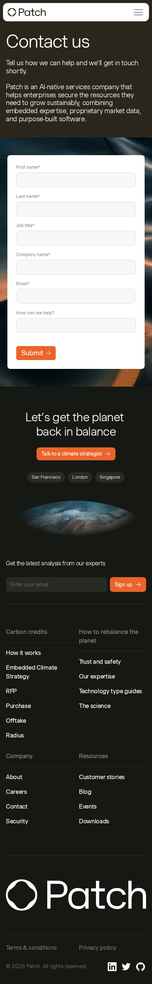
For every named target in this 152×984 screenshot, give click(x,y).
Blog (85, 791)
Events (88, 806)
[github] (140, 966)
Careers (16, 791)
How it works (23, 652)
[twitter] (126, 966)
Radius (15, 735)
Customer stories (102, 777)
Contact (17, 806)
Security (17, 821)
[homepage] (27, 12)
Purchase (18, 705)
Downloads (94, 821)
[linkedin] (112, 966)
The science (94, 705)
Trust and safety (100, 661)
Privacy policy (98, 947)
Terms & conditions (31, 947)
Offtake (16, 720)
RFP (11, 691)
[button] (136, 12)
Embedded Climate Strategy (31, 672)
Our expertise (97, 676)
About (14, 777)
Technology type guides (110, 691)
